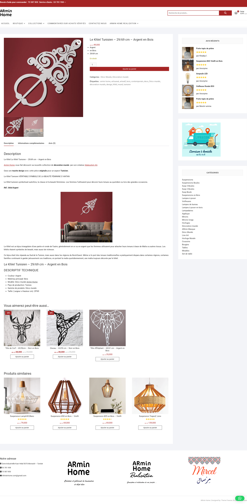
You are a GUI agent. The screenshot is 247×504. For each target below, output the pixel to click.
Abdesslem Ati (91, 165)
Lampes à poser (189, 198)
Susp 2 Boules (188, 189)
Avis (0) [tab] (52, 143)
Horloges (186, 223)
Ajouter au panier (129, 69)
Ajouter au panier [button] (22, 357)
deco (146, 81)
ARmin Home (205, 500)
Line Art (185, 235)
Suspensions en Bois (191, 195)
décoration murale (97, 84)
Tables (185, 247)
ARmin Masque (188, 229)
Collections (35, 23)
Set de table (187, 254)
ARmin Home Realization (123, 23)
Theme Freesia (226, 500)
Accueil (5, 23)
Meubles (185, 251)
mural (120, 84)
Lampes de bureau (190, 204)
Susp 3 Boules (188, 186)
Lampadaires (187, 210)
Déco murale (154, 81)
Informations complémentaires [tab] (31, 143)
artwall (123, 81)
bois (128, 81)
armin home (105, 81)
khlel (115, 84)
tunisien (127, 84)
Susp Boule (187, 192)
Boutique (18, 23)
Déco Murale (106, 77)
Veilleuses (186, 201)
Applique (186, 214)
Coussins (186, 241)
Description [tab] (9, 143)
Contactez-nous (98, 23)
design (109, 84)
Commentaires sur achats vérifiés (67, 23)
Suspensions (187, 180)
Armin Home (9, 165)
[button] (79, 42)
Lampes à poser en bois (192, 207)
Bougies (185, 244)
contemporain (137, 81)
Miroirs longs (187, 220)
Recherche (225, 13)
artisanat (115, 81)
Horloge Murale (188, 238)
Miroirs (185, 217)
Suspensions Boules (191, 183)
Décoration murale (121, 77)
